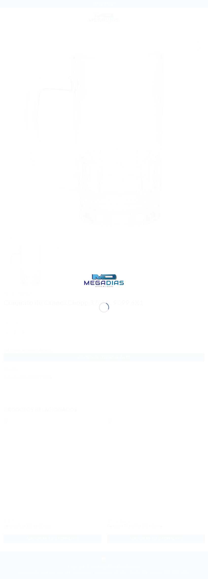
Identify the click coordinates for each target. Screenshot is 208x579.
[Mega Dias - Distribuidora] (104, 280)
